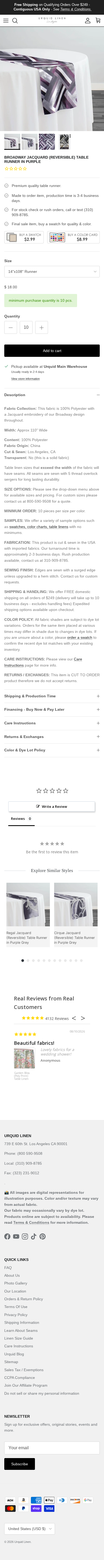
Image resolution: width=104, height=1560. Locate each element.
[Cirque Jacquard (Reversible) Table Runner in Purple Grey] (76, 904)
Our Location (15, 1291)
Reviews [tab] (18, 818)
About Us (12, 1275)
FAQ (8, 1267)
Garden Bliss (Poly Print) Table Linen (22, 1076)
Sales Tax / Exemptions (23, 1370)
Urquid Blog (14, 1354)
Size (8, 261)
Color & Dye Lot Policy (24, 750)
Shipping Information (21, 1322)
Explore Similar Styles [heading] (52, 870)
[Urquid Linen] (52, 20)
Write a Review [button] (54, 806)
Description (14, 395)
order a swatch (79, 637)
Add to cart (52, 351)
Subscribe (19, 1464)
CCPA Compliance (19, 1377)
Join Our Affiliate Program (25, 1385)
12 (81, 960)
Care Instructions (20, 723)
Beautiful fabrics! (34, 1043)
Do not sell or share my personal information (41, 1393)
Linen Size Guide (18, 1338)
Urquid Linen (22, 1541)
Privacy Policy (15, 1315)
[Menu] (6, 20)
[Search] (17, 20)
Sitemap (11, 1362)
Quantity (12, 316)
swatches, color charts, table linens (38, 527)
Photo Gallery (15, 1283)
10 (70, 960)
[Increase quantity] (41, 327)
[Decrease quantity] (10, 327)
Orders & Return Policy (23, 1299)
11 (76, 960)
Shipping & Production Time (30, 696)
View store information (25, 378)
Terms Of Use (15, 1307)
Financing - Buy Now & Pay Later (34, 709)
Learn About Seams (21, 1330)
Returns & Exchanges (24, 737)
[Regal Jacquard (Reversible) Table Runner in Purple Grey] (28, 904)
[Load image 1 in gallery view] (52, 79)
